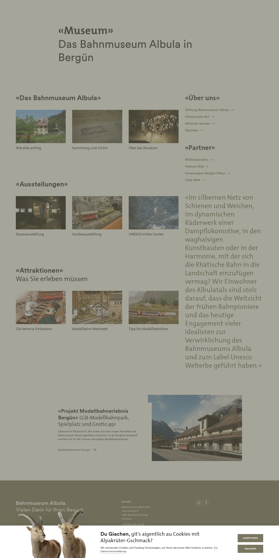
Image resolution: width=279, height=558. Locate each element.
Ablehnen (250, 548)
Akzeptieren (250, 538)
